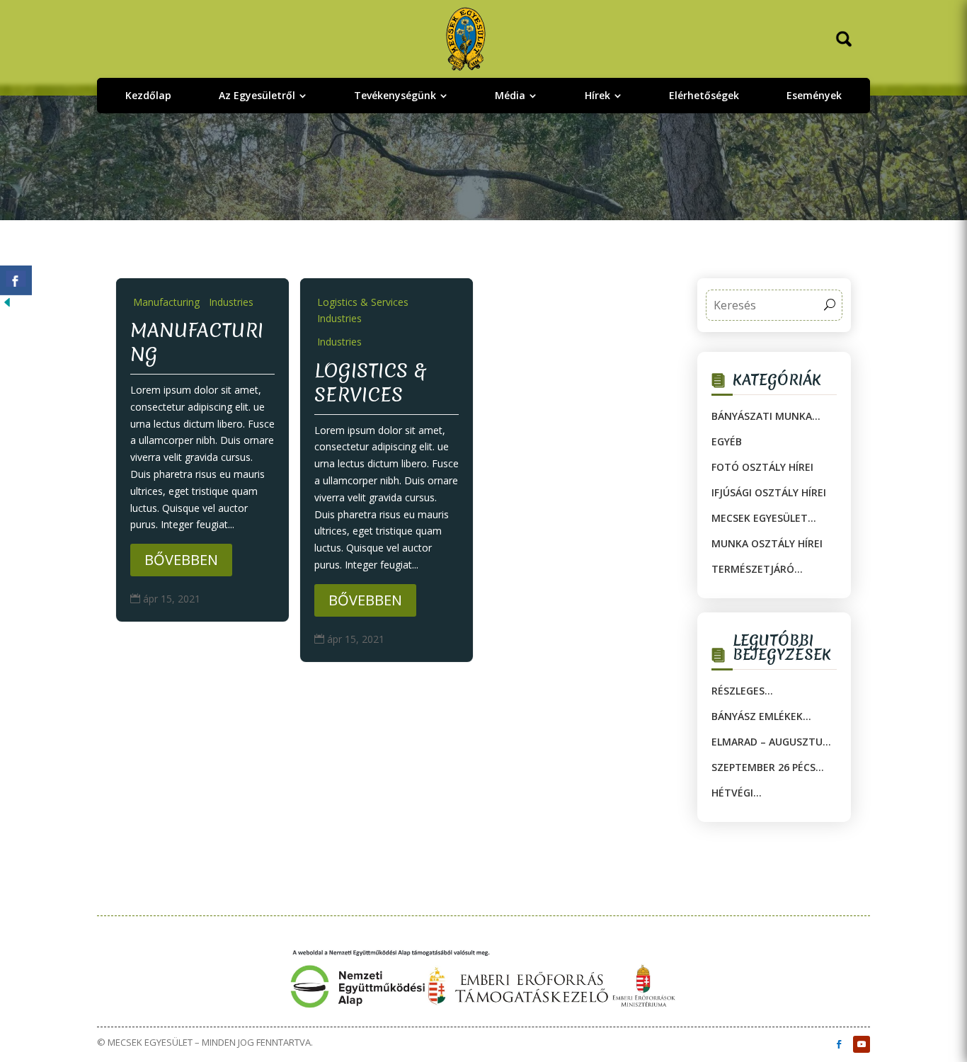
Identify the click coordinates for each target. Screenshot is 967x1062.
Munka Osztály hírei (767, 543)
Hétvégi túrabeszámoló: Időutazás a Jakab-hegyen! (762, 793)
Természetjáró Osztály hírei (752, 569)
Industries (231, 302)
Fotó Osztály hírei (762, 467)
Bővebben (181, 559)
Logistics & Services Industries (362, 310)
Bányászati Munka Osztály (761, 416)
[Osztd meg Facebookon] (16, 280)
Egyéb (726, 441)
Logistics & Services (369, 382)
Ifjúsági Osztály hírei (768, 492)
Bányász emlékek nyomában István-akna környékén (761, 716)
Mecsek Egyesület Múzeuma (759, 518)
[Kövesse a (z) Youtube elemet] (861, 1044)
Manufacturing (166, 302)
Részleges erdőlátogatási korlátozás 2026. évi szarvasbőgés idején (767, 691)
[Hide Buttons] (7, 305)
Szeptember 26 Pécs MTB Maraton (763, 767)
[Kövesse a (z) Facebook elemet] (838, 1044)
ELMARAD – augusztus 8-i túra (769, 742)
